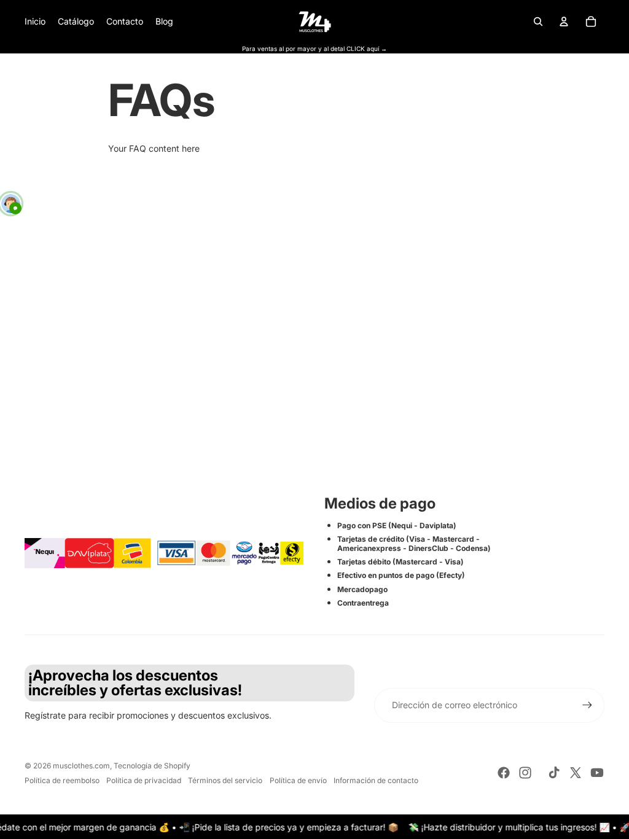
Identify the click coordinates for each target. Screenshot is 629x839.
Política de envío (298, 780)
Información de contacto (376, 780)
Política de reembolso (62, 780)
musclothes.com (81, 765)
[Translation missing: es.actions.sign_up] (587, 705)
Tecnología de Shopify (152, 765)
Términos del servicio (225, 780)
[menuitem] (35, 21)
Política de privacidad (143, 780)
